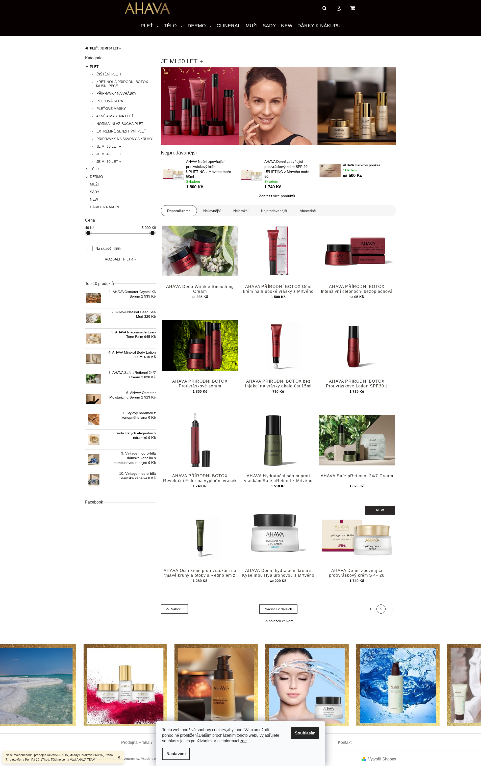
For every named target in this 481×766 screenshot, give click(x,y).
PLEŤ (94, 67)
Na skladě (107, 248)
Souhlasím (305, 733)
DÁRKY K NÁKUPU (105, 207)
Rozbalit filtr (119, 259)
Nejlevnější (212, 211)
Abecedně (308, 211)
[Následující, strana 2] (381, 609)
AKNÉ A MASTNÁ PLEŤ (114, 116)
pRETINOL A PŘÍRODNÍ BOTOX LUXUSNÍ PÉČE (120, 84)
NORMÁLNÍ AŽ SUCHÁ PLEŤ (119, 124)
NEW (94, 199)
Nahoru (177, 609)
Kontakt (344, 742)
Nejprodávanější (274, 211)
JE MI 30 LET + (108, 146)
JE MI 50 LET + (108, 162)
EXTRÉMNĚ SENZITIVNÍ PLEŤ (120, 131)
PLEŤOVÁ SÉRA (109, 101)
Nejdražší (240, 211)
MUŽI (94, 184)
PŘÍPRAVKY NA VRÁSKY (115, 93)
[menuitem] (149, 26)
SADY (94, 192)
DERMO (96, 177)
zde (243, 741)
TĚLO (94, 169)
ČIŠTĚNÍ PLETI (108, 74)
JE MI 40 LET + (108, 154)
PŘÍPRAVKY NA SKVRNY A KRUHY (124, 139)
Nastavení (176, 754)
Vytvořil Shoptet (382, 759)
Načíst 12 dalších (278, 609)
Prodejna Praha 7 (137, 742)
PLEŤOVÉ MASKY (110, 109)
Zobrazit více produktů (277, 196)
